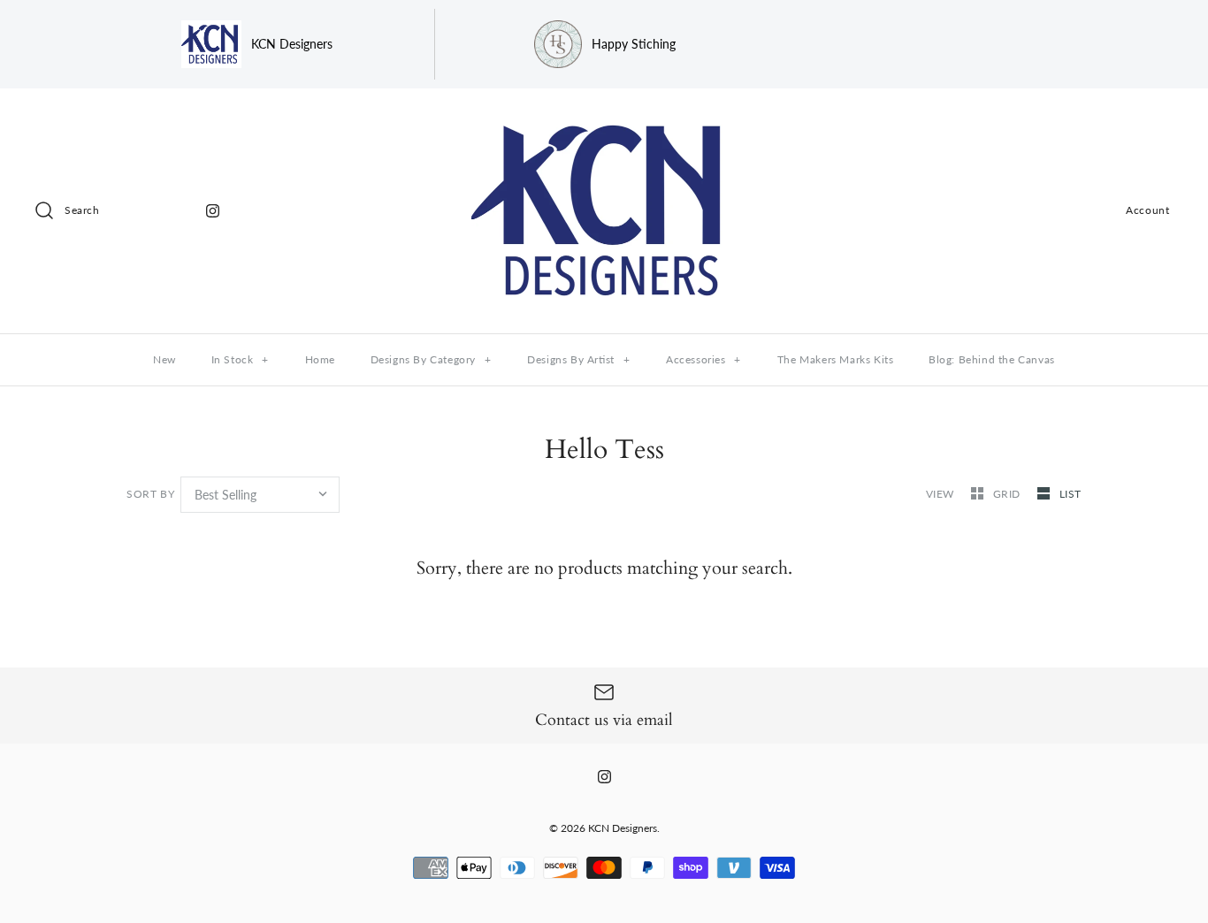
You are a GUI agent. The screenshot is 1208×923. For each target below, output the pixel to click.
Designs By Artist (578, 359)
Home (320, 359)
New (164, 359)
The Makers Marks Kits (835, 359)
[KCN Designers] (604, 117)
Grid (1008, 493)
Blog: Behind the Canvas (992, 359)
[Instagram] (212, 210)
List (1070, 493)
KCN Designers (622, 828)
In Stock (240, 359)
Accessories (703, 359)
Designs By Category (431, 359)
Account (1147, 210)
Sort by (150, 493)
